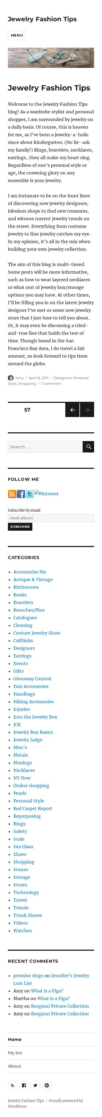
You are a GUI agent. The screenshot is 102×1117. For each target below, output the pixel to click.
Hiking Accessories (33, 701)
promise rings (28, 975)
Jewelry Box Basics (33, 732)
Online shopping (31, 785)
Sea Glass (23, 846)
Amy (20, 378)
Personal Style (28, 801)
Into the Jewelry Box (35, 717)
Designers (63, 378)
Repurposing (27, 816)
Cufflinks (23, 640)
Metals (20, 755)
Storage (21, 877)
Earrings (22, 656)
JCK (17, 724)
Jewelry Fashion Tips (42, 19)
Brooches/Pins (29, 610)
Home (14, 1039)
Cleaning (22, 625)
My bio (15, 1052)
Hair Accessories (30, 686)
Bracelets (23, 602)
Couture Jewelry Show (36, 633)
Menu (17, 35)
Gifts (18, 671)
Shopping (27, 383)
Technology (26, 892)
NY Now (21, 778)
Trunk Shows (27, 915)
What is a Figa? (47, 991)
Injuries (21, 709)
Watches (22, 930)
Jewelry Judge (27, 739)
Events (20, 663)
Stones (20, 869)
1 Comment (51, 383)
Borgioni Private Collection (60, 1006)
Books (20, 594)
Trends (21, 907)
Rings (19, 823)
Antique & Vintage (33, 579)
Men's (20, 747)
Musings (22, 762)
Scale (18, 839)
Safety (20, 831)
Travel (20, 900)
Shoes (19, 854)
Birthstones (26, 587)
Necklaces (24, 770)
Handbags (24, 694)
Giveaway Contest (32, 678)
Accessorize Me (29, 572)
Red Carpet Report (32, 808)
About (14, 1066)
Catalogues (25, 617)
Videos (20, 923)
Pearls (19, 793)
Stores (20, 884)
